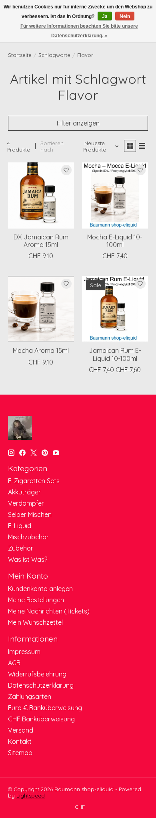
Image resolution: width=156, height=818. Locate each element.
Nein (125, 16)
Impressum (24, 652)
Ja (105, 16)
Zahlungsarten (29, 696)
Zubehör (20, 548)
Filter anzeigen (78, 123)
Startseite (20, 55)
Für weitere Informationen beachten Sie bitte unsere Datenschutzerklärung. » (79, 30)
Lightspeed (30, 795)
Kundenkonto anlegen (40, 589)
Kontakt (20, 741)
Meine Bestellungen (36, 600)
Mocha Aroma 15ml (41, 350)
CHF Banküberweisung (41, 719)
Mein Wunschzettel (35, 622)
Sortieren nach (52, 146)
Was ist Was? (27, 559)
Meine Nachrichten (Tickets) (49, 611)
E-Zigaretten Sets (34, 481)
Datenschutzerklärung (41, 685)
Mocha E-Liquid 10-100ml (114, 241)
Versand (20, 730)
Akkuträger (24, 492)
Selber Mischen (30, 514)
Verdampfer (26, 503)
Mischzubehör (28, 537)
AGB (14, 663)
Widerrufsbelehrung (37, 674)
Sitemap (20, 753)
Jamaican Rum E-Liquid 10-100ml (115, 354)
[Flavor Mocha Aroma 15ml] (41, 309)
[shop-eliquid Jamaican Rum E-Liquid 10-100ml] (115, 309)
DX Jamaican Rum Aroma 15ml (41, 241)
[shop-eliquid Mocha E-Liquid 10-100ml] (115, 195)
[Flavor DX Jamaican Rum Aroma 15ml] (41, 195)
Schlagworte (54, 55)
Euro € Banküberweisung (45, 708)
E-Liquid (19, 526)
